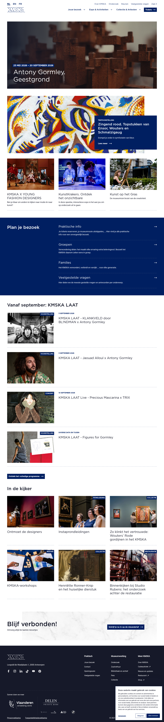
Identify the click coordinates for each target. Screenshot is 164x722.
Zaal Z (154, 4)
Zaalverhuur (116, 667)
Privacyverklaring (14, 718)
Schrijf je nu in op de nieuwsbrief (124, 627)
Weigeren (140, 716)
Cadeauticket (144, 666)
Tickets (148, 10)
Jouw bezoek (89, 662)
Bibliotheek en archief (119, 671)
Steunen (124, 4)
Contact (87, 667)
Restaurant (143, 675)
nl (8, 4)
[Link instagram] (14, 671)
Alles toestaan (153, 716)
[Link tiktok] (27, 671)
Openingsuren (89, 671)
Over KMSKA (100, 4)
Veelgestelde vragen (140, 4)
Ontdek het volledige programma (24, 476)
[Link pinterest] (39, 671)
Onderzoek (113, 4)
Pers (113, 675)
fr (20, 4)
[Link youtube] (33, 671)
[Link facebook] (8, 671)
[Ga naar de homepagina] (16, 9)
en (14, 4)
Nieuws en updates (145, 671)
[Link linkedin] (21, 671)
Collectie (114, 680)
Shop (141, 680)
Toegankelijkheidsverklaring (36, 718)
